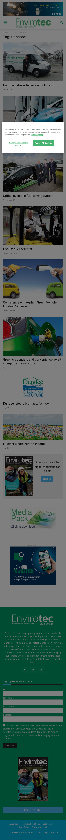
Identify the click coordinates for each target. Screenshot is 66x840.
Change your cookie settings (18, 144)
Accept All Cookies (43, 143)
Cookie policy (37, 134)
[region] (33, 137)
